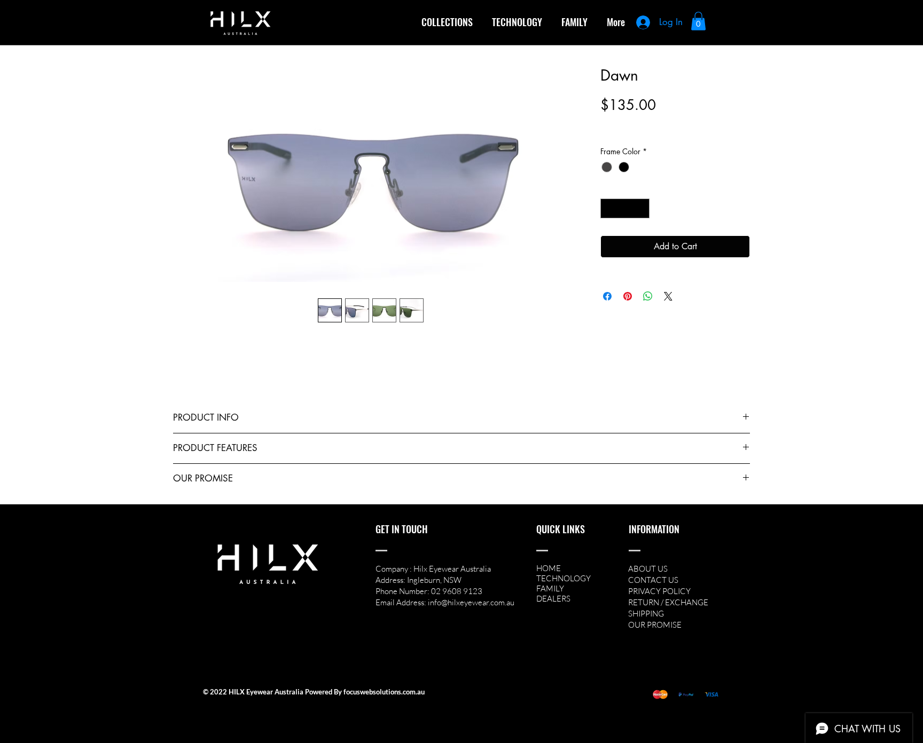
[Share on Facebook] (607, 296)
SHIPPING (646, 613)
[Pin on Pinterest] (627, 296)
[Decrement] (608, 208)
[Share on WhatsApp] (648, 296)
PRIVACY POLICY (659, 591)
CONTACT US (653, 580)
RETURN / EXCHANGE (668, 602)
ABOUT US (648, 569)
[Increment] (641, 208)
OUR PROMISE (655, 625)
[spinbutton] (625, 208)
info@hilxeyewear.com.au (471, 602)
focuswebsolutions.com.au (384, 691)
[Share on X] (668, 296)
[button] (447, 22)
